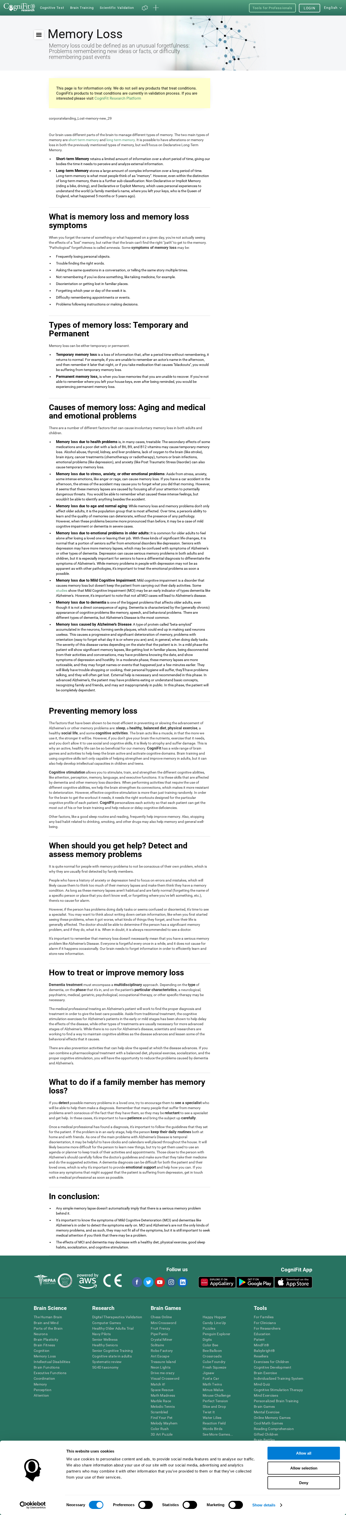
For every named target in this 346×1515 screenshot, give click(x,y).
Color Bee (210, 1345)
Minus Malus (213, 1390)
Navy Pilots (101, 1334)
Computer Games (106, 1323)
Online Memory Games (272, 1418)
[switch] (145, 1505)
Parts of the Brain (48, 1328)
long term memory (120, 140)
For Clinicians (265, 1323)
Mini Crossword (163, 1323)
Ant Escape (160, 1356)
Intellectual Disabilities (52, 1362)
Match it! (158, 1384)
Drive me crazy (163, 1373)
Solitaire (157, 1345)
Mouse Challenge (216, 1395)
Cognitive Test (52, 8)
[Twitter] (148, 1282)
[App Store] (293, 1282)
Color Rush (160, 1429)
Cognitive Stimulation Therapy (278, 1390)
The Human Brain (48, 1317)
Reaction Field (214, 1423)
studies (61, 590)
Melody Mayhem (164, 1423)
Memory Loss (45, 1356)
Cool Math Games (268, 1423)
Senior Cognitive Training (112, 1351)
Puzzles (209, 1328)
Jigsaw (209, 1373)
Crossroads (212, 1356)
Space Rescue (162, 1390)
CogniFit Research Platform (117, 98)
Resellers (261, 1356)
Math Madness (163, 1395)
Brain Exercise (265, 1373)
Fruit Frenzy (160, 1328)
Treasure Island (163, 1362)
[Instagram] (171, 1282)
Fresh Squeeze (214, 1367)
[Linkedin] (182, 1282)
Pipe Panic (159, 1334)
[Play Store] (255, 1282)
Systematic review (107, 1362)
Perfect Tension (215, 1401)
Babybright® (264, 1351)
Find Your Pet (162, 1418)
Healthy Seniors (105, 1345)
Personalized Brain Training (276, 1401)
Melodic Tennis (163, 1406)
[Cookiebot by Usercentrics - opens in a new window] (33, 1505)
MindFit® (261, 1345)
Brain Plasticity (46, 1339)
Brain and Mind (46, 1323)
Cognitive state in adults (112, 1356)
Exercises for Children (271, 1362)
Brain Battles (264, 1440)
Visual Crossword (165, 1378)
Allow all (303, 1453)
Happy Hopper (214, 1317)
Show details (263, 1505)
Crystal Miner (161, 1339)
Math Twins (212, 1384)
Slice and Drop (214, 1406)
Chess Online (161, 1317)
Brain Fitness (44, 1345)
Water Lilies (212, 1418)
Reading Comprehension (274, 1429)
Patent (259, 1339)
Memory (40, 1384)
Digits (207, 1339)
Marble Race (161, 1401)
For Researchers (267, 1328)
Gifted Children (266, 1434)
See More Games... (218, 1434)
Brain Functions (47, 1367)
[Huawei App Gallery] (217, 1282)
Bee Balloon (212, 1351)
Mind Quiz (262, 1384)
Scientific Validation (117, 8)
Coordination (44, 1378)
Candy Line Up (214, 1323)
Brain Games (264, 1406)
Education (262, 1334)
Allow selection (303, 1468)
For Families (264, 1317)
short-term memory (83, 140)
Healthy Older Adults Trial (112, 1328)
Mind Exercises (266, 1395)
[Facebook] (136, 1282)
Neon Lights (160, 1367)
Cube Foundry (214, 1362)
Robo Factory (162, 1351)
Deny (303, 1483)
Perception (42, 1390)
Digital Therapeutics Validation (117, 1317)
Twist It (209, 1412)
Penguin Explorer (216, 1334)
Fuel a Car (211, 1378)
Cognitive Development (272, 1367)
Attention (41, 1395)
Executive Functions (50, 1373)
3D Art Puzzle (162, 1434)
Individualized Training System (278, 1378)
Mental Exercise (266, 1412)
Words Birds (212, 1429)
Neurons (41, 1334)
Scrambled (159, 1412)
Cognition (42, 1351)
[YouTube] (159, 1282)
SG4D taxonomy (105, 1367)
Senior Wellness (105, 1339)
